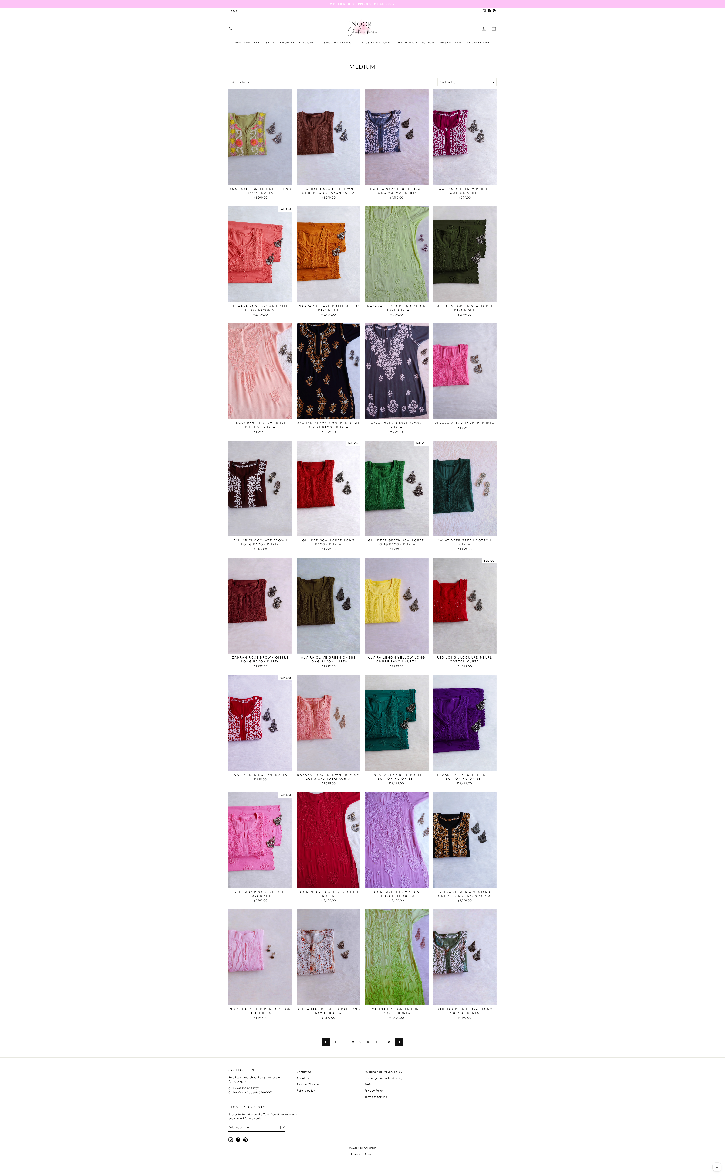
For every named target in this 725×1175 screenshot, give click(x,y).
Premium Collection (415, 42)
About (232, 10)
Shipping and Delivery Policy (383, 1072)
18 (388, 1042)
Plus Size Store (375, 42)
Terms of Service (308, 1084)
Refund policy (306, 1090)
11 (377, 1042)
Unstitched (450, 42)
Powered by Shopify (362, 1153)
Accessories (478, 42)
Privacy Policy (374, 1090)
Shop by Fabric (338, 42)
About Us (303, 1078)
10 (368, 1042)
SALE (270, 42)
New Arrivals (247, 42)
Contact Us (304, 1072)
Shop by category (297, 42)
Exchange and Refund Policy (384, 1078)
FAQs (368, 1084)
